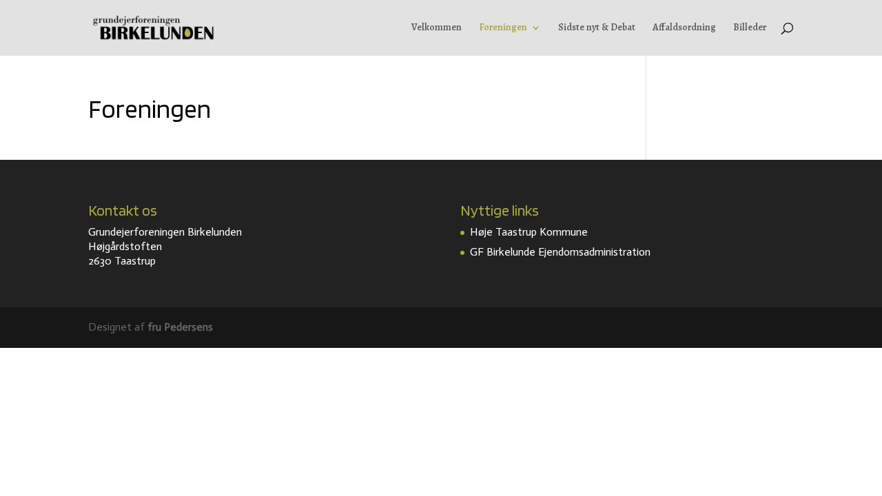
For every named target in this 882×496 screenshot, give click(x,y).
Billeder (749, 28)
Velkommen (436, 28)
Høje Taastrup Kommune (529, 231)
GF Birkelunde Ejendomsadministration (560, 251)
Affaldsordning (684, 28)
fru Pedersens (180, 326)
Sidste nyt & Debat (596, 28)
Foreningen (503, 28)
